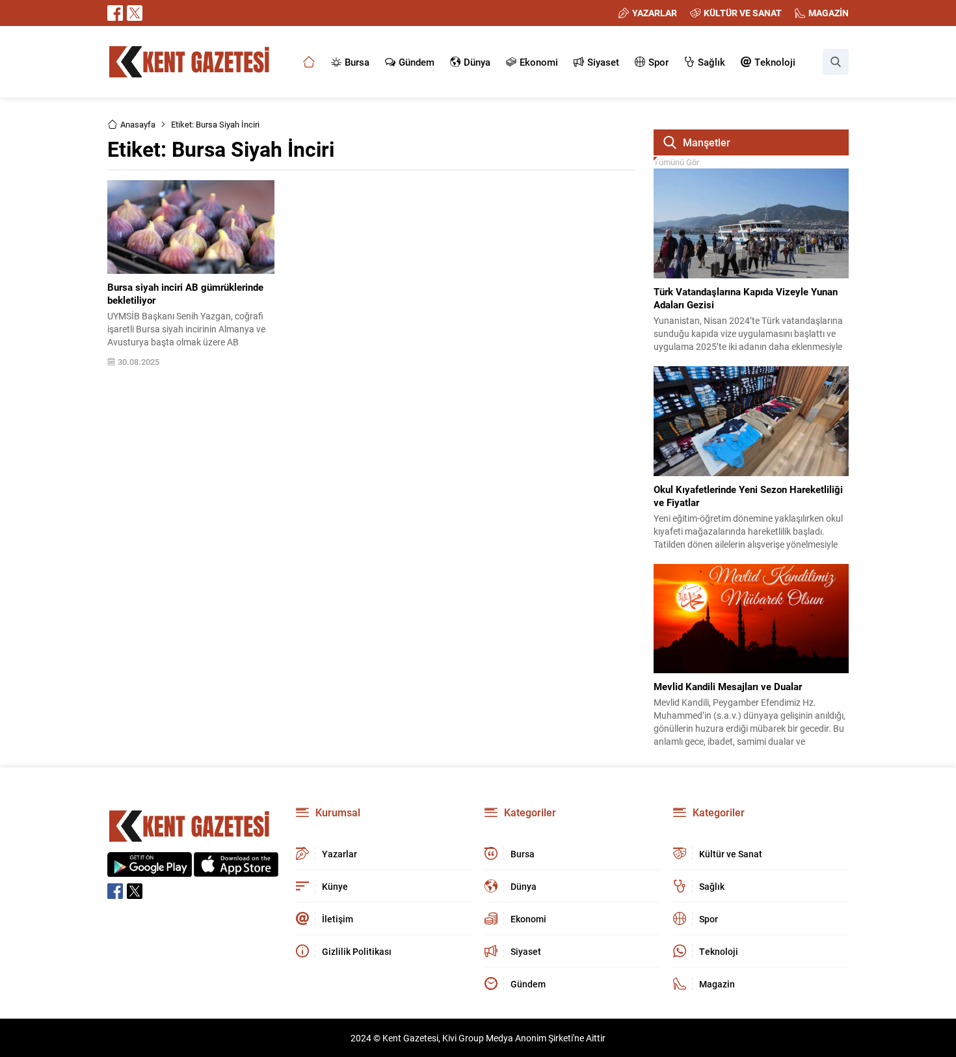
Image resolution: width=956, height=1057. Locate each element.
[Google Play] (149, 870)
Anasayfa (137, 124)
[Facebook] (115, 13)
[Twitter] (134, 13)
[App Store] (236, 870)
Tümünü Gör (676, 162)
